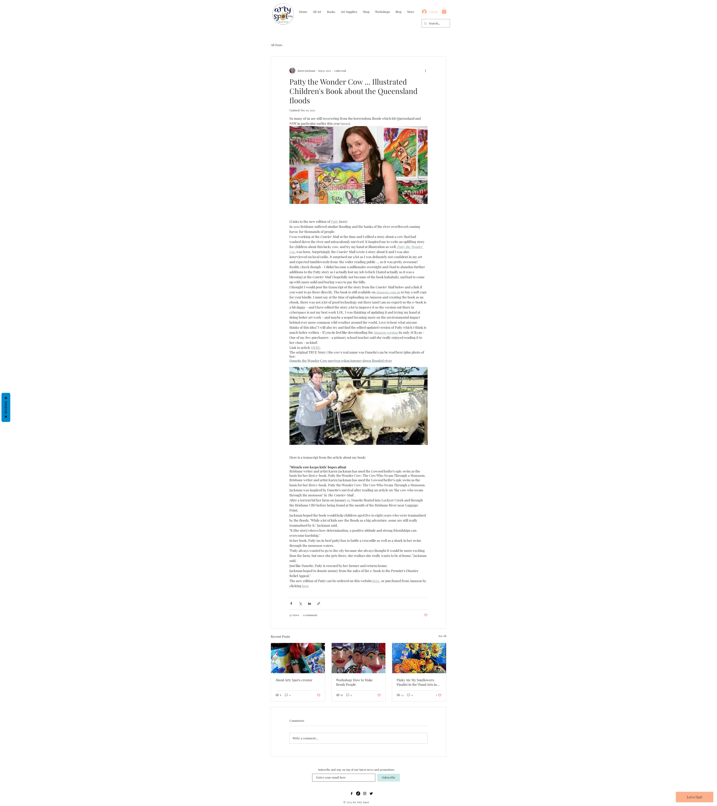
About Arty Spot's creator (293, 680)
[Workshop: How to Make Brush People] (359, 658)
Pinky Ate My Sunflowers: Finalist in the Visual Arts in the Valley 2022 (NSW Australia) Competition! (417, 682)
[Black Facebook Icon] (352, 793)
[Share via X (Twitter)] (300, 603)
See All (442, 636)
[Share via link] (318, 603)
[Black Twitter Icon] (371, 793)
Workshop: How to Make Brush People (354, 682)
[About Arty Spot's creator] (298, 658)
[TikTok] (358, 793)
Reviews (6, 407)
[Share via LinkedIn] (309, 603)
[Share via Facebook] (291, 603)
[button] (444, 11)
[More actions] (425, 70)
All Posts (276, 45)
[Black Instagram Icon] (365, 793)
